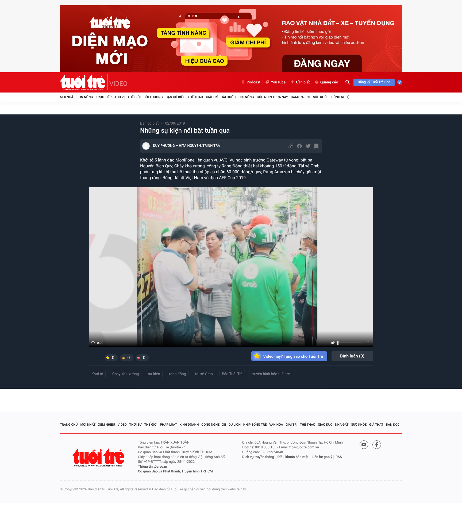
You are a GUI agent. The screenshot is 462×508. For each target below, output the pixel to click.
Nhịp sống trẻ (255, 424)
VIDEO (118, 83)
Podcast (253, 82)
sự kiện (154, 374)
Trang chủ (69, 424)
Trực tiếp (104, 97)
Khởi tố (97, 374)
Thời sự (135, 424)
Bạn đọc (392, 424)
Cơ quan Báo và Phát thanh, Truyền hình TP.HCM (175, 471)
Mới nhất (67, 97)
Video (122, 424)
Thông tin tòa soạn (152, 467)
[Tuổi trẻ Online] (99, 457)
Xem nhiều (106, 424)
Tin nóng (85, 97)
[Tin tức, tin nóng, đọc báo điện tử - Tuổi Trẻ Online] (84, 82)
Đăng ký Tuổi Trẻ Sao (374, 82)
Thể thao (195, 97)
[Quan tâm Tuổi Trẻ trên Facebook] (376, 444)
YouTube (278, 82)
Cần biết (303, 82)
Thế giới (134, 97)
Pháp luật (168, 424)
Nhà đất (342, 424)
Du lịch (235, 424)
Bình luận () (352, 356)
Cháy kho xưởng (125, 374)
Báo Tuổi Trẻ (232, 374)
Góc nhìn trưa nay (272, 97)
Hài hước (228, 97)
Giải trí (212, 97)
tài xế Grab (204, 374)
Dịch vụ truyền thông (258, 457)
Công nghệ (340, 97)
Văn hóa (276, 424)
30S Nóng (246, 97)
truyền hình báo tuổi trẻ (271, 374)
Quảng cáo (329, 82)
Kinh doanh (189, 424)
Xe (224, 424)
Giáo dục (325, 424)
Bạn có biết (175, 97)
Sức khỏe (321, 97)
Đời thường (153, 97)
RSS (339, 457)
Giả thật (376, 424)
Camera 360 (300, 97)
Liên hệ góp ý (322, 457)
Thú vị (119, 97)
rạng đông (177, 374)
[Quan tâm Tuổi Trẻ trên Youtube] (364, 444)
